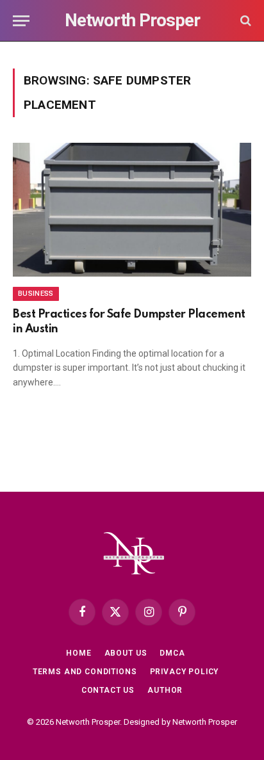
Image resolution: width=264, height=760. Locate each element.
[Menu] (21, 20)
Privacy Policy (184, 671)
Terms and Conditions (85, 671)
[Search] (244, 20)
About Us (125, 653)
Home (78, 653)
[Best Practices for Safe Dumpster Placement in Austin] (132, 210)
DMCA (172, 653)
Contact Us (108, 690)
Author (165, 690)
